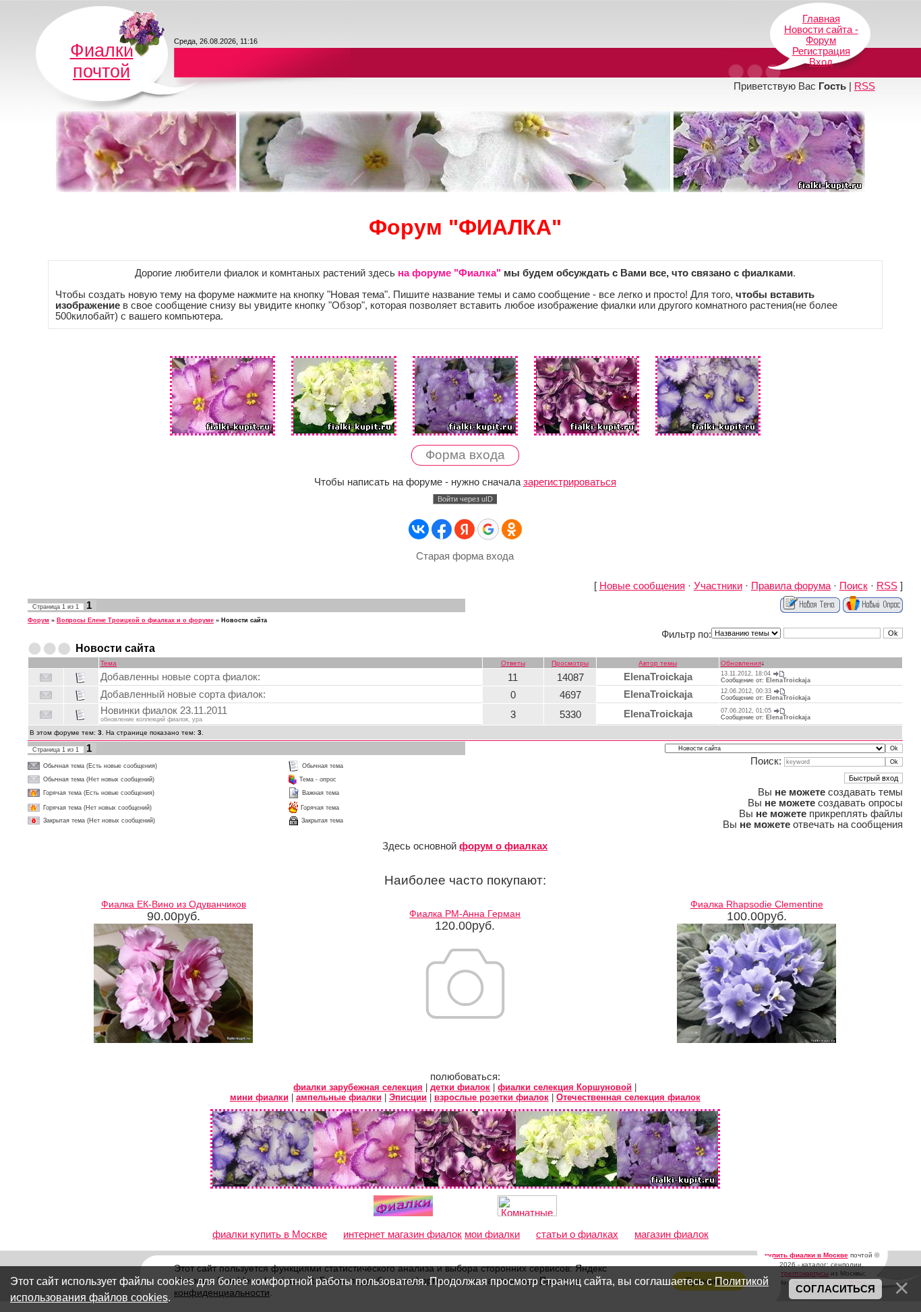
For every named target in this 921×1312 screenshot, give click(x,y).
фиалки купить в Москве (269, 1234)
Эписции (408, 1097)
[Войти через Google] (488, 529)
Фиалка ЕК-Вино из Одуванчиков (173, 904)
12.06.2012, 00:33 (746, 691)
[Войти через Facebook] (442, 529)
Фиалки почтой (101, 61)
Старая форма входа (465, 556)
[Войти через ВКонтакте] (419, 529)
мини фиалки (259, 1097)
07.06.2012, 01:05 (746, 710)
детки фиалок (460, 1087)
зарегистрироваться (569, 482)
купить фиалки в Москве (806, 1255)
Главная (821, 18)
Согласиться (835, 1289)
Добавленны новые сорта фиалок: (180, 677)
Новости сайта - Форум (821, 35)
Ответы (513, 663)
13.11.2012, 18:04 (746, 673)
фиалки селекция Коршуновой (565, 1087)
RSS (864, 86)
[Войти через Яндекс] (464, 529)
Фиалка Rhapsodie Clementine (756, 904)
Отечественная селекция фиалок (628, 1097)
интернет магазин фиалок (402, 1234)
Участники (718, 585)
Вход (821, 62)
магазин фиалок (671, 1234)
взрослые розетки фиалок (491, 1097)
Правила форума (791, 585)
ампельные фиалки (339, 1097)
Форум (38, 620)
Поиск (853, 585)
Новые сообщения (642, 585)
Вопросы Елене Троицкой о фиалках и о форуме (135, 620)
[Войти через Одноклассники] (512, 529)
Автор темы (657, 663)
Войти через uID (465, 499)
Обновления (741, 663)
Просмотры (570, 663)
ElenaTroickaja (658, 677)
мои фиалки (492, 1234)
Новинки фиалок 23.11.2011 (163, 710)
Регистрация (821, 51)
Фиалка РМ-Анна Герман (465, 913)
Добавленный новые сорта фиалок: (183, 694)
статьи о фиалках (577, 1234)
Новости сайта (244, 620)
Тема (108, 663)
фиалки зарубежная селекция (358, 1087)
